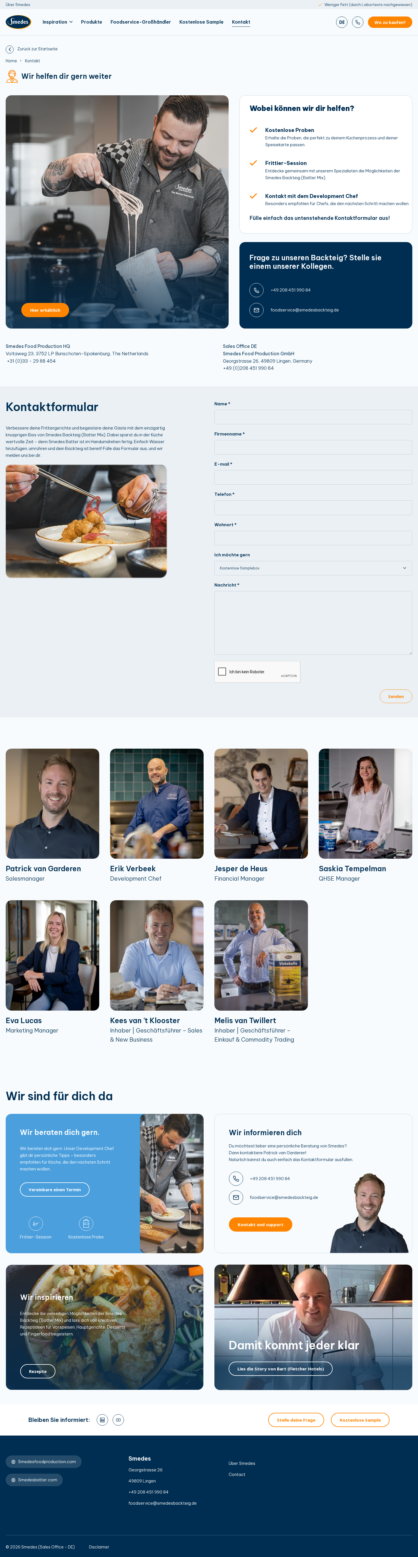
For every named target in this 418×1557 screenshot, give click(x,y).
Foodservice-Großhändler (141, 22)
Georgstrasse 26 (146, 1470)
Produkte (91, 22)
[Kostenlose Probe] (86, 1224)
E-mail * (223, 464)
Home (11, 60)
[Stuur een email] (236, 1197)
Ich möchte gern (232, 554)
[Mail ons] (256, 310)
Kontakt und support (261, 1224)
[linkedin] (102, 1420)
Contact (237, 1474)
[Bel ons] (357, 22)
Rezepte (38, 1371)
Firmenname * (229, 434)
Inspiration (55, 22)
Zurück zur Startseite (37, 48)
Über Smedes (18, 4)
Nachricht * (226, 585)
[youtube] (118, 1420)
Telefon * (224, 494)
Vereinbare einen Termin (55, 1189)
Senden (396, 696)
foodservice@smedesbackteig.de (305, 310)
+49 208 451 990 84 (291, 290)
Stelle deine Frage (296, 1420)
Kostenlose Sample (201, 22)
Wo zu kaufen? (390, 22)
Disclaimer (99, 1547)
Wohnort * (225, 524)
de (342, 22)
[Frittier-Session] (36, 1224)
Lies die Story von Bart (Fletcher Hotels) (280, 1369)
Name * (222, 403)
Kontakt (241, 22)
